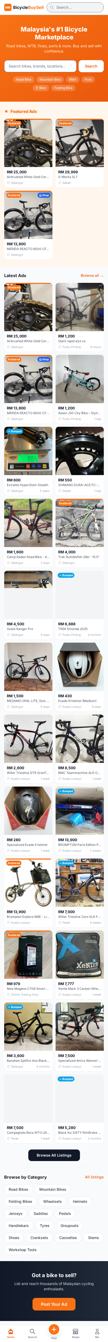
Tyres (45, 1225)
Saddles (41, 1213)
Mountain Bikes (52, 1189)
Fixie (88, 79)
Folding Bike (63, 88)
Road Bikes (18, 1189)
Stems (93, 1237)
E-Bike (41, 88)
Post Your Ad (54, 1304)
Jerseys (16, 1213)
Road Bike (23, 79)
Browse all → (92, 275)
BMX (72, 79)
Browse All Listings (54, 1155)
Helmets (80, 1201)
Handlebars (19, 1225)
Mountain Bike (50, 79)
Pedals (65, 1213)
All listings (94, 1177)
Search (91, 66)
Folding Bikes (20, 1201)
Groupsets (70, 1225)
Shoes (14, 1237)
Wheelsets (52, 1201)
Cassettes (68, 1237)
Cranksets (39, 1237)
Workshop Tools (23, 1249)
